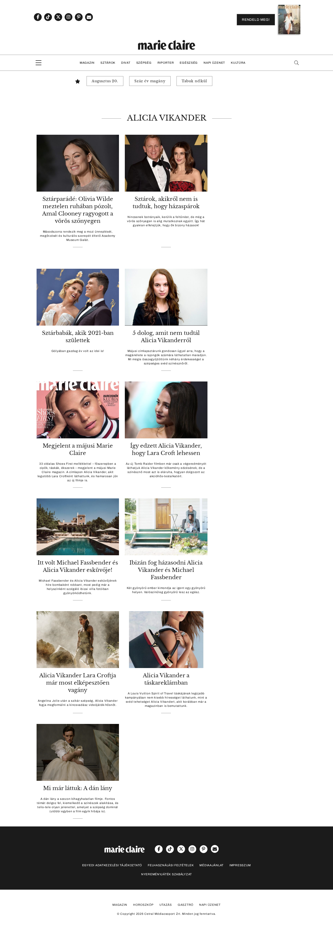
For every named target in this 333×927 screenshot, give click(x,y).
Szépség (144, 62)
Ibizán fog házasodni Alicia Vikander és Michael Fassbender (166, 570)
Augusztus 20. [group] (105, 81)
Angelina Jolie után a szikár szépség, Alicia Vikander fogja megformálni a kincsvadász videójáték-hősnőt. (78, 703)
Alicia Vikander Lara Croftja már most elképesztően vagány (77, 682)
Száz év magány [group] (150, 81)
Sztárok (107, 62)
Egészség (189, 62)
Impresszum (240, 865)
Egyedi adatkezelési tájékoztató (112, 865)
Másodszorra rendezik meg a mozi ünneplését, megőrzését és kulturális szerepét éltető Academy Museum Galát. (77, 236)
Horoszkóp (143, 904)
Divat (125, 62)
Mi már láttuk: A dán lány (77, 788)
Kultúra (238, 62)
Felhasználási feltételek (171, 865)
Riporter (165, 62)
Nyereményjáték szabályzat (166, 874)
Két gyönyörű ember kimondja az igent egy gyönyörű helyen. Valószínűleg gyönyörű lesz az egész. (166, 590)
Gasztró (185, 904)
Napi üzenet (214, 62)
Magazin (87, 62)
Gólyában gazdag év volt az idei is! (77, 351)
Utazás (165, 904)
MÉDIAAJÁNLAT (211, 865)
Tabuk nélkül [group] (194, 81)
